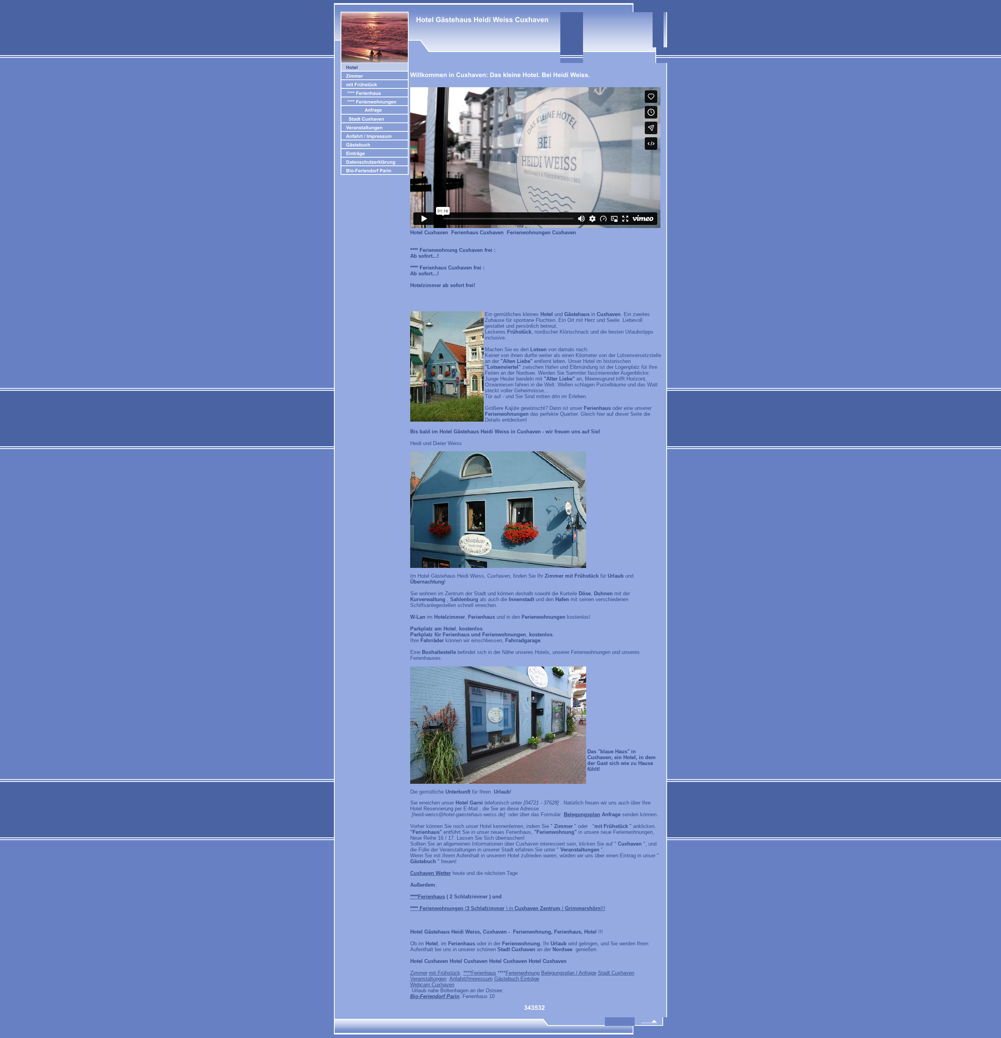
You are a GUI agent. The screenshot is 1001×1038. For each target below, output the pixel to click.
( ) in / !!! (507, 908)
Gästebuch (506, 979)
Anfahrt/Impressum (471, 979)
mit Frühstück (444, 973)
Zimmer (418, 973)
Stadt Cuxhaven (616, 973)
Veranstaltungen (428, 979)
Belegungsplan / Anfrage (568, 973)
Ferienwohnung (523, 973)
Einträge (529, 979)
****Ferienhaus (479, 973)
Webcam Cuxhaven (432, 985)
